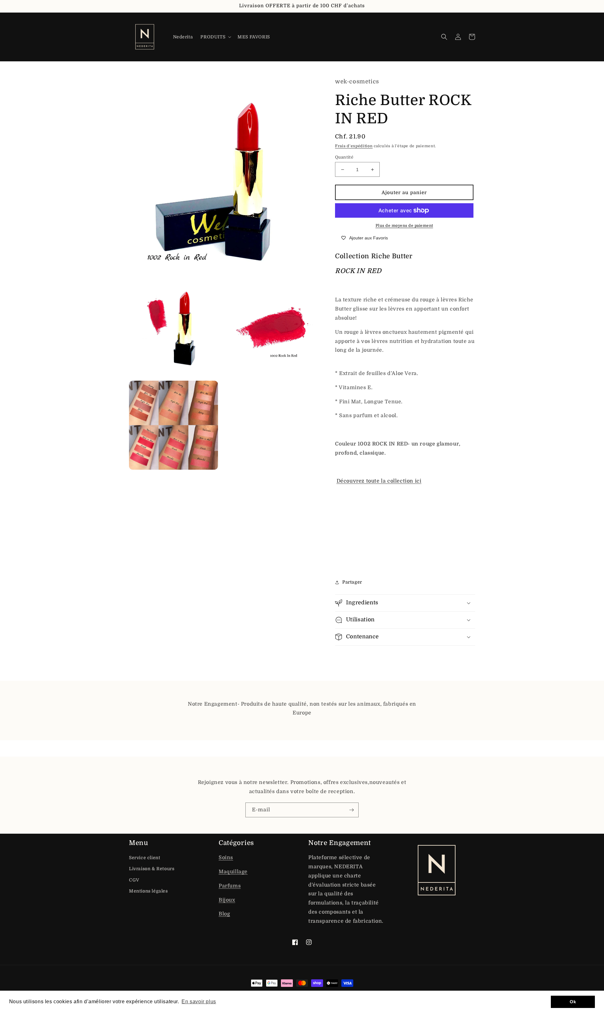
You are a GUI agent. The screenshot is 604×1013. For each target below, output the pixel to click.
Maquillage (233, 872)
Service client (144, 857)
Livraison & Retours (151, 868)
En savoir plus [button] (199, 1001)
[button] (215, 36)
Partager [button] (352, 582)
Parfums (230, 886)
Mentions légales (148, 890)
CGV (134, 879)
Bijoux (227, 900)
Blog (224, 914)
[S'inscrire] (351, 810)
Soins (226, 857)
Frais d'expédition (354, 146)
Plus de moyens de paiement (404, 225)
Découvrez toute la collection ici (379, 481)
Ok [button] (573, 1001)
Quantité (344, 157)
